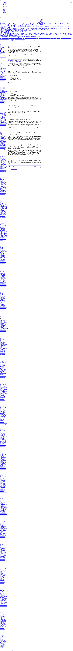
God (25, 21)
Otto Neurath (2, 230)
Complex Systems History (23, 26)
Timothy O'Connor (3, 236)
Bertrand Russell (3, 262)
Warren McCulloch (3, 508)
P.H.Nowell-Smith (3, 233)
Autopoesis (5, 38)
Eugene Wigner (3, 621)
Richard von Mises (3, 606)
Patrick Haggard (3, 439)
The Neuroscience (40, 23)
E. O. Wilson (2, 623)
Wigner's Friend (14, 35)
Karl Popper (2, 245)
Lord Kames (2, 180)
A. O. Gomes (2, 431)
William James (2, 179)
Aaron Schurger (3, 563)
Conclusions (2, 37)
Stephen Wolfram (3, 626)
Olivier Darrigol (3, 381)
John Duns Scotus (3, 268)
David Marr (2, 500)
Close (18, 14)
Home (9, 42)
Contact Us (2, 650)
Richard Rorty (2, 260)
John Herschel (2, 453)
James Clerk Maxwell (2, 503)
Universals (6, 27)
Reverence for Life (3, 39)
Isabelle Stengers (3, 286)
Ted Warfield (2, 305)
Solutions (12, 42)
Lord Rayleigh (2, 544)
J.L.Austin (2, 73)
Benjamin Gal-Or (3, 420)
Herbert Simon (2, 571)
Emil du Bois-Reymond (2, 89)
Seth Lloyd (2, 491)
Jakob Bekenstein (3, 334)
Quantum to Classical (12, 34)
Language (21, 30)
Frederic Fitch (2, 140)
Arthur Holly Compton (2, 371)
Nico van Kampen (3, 598)
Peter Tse (2, 594)
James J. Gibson (3, 427)
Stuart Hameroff (3, 441)
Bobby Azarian (3, 324)
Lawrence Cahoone (3, 99)
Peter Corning (2, 375)
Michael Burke (2, 97)
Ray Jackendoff (3, 461)
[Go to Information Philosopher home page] (7, 0)
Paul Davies (2, 383)
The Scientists (33, 20)
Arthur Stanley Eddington (2, 401)
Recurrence (68, 21)
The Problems (38, 20)
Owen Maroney (3, 499)
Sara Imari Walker (3, 609)
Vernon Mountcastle (3, 514)
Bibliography (7, 37)
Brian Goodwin (3, 432)
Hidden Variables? (50, 40)
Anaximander (2, 62)
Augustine (2, 72)
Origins (62, 38)
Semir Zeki (2, 628)
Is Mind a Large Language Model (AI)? (62, 28)
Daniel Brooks (2, 353)
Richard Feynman (3, 409)
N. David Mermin (3, 509)
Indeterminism (33, 33)
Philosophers (17, 42)
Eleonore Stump (3, 289)
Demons (1, 30)
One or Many (67, 26)
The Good (19, 25)
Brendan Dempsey (3, 123)
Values (38, 36)
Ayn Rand (2, 254)
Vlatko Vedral (2, 601)
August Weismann (3, 614)
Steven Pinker (2, 529)
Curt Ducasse (2, 129)
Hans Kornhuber (3, 473)
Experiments (17, 30)
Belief (14, 26)
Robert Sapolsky (3, 558)
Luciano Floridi (3, 142)
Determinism (29, 33)
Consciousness (8, 21)
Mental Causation (46, 21)
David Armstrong (3, 68)
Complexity (17, 26)
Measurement (40, 21)
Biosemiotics (16, 38)
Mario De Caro (3, 120)
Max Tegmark (2, 587)
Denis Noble (2, 517)
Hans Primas (2, 538)
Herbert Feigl (2, 136)
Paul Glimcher (2, 429)
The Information (3, 20)
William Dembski (3, 122)
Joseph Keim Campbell (2, 102)
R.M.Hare (2, 165)
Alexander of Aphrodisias (2, 59)
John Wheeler (2, 617)
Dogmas (9, 30)
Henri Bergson (2, 80)
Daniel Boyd (2, 94)
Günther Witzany (3, 624)
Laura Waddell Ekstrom (2, 132)
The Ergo (2, 25)
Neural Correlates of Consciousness (41, 28)
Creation (9, 36)
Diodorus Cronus (3, 117)
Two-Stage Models (31, 24)
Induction (34, 21)
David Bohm (2, 342)
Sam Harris (2, 163)
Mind (3, 8)
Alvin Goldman (3, 152)
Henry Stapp (2, 582)
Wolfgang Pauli (3, 524)
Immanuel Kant (3, 182)
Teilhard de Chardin (3, 588)
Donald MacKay (3, 496)
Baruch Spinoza (3, 284)
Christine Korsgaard (3, 188)
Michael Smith (2, 283)
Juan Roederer (2, 550)
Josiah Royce (2, 261)
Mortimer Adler (3, 57)
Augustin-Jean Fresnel (2, 418)
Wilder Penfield (3, 526)
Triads (33, 30)
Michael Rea (2, 255)
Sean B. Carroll (3, 362)
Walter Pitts (2, 531)
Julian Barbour (2, 332)
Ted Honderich (3, 174)
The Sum (2, 26)
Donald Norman (3, 518)
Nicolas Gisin (2, 428)
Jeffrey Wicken (3, 618)
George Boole (2, 92)
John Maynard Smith (3, 504)
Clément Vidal (2, 603)
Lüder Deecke (2, 386)
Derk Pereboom (3, 241)
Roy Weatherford (3, 306)
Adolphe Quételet (3, 541)
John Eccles (2, 399)
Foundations (51, 33)
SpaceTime (39, 34)
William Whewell (3, 308)
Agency (36, 29)
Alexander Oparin (3, 521)
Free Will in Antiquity (17, 23)
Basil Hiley (2, 455)
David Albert (2, 321)
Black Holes (2, 32)
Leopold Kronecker (3, 477)
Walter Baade (2, 325)
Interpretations (55, 33)
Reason (27, 30)
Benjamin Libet (3, 489)
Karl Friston (2, 419)
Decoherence (24, 33)
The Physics (13, 20)
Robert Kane (2, 181)
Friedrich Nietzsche (3, 231)
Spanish (41, 24)
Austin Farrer (2, 135)
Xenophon (2, 316)
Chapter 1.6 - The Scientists (35, 166)
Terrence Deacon (3, 385)
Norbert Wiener (3, 620)
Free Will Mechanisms (24, 23)
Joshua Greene (2, 434)
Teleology (8, 39)
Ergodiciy (16, 21)
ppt (1, 636)
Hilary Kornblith (3, 187)
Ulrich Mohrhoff (3, 512)
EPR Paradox (27, 40)
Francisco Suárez (3, 290)
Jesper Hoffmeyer (3, 457)
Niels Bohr (2, 343)
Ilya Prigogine (2, 537)
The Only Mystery (57, 34)
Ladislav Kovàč (3, 476)
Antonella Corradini (3, 116)
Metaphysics (51, 21)
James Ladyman (3, 192)
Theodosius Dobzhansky (2, 396)
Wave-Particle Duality (7, 35)
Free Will (16, 36)
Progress (24, 30)
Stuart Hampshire (3, 161)
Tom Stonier (2, 584)
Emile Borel (2, 346)
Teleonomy (12, 39)
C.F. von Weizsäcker (3, 307)
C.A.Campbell (2, 100)
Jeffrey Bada (2, 327)
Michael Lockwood (3, 206)
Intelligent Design (54, 38)
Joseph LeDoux (3, 485)
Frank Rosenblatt (3, 552)
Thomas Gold (2, 430)
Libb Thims (2, 589)
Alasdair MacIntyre (3, 211)
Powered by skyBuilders (11, 650)
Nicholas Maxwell (3, 215)
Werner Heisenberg (3, 449)
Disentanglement (22, 40)
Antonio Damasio (3, 380)
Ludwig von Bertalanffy (2, 339)
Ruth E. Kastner (3, 468)
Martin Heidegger (3, 167)
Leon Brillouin (2, 352)
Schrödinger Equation (33, 34)
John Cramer (2, 378)
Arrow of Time (3, 21)
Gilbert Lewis (2, 488)
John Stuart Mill (3, 225)
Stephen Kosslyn (3, 474)
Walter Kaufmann (3, 184)
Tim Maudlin (2, 213)
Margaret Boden (3, 341)
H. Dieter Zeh (2, 627)
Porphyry (2, 246)
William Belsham (3, 79)
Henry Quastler (3, 540)
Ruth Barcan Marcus (3, 212)
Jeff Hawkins (2, 446)
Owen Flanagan (3, 141)
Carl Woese (2, 625)
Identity (27, 21)
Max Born (2, 347)
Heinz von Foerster (3, 605)
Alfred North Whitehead (2, 309)
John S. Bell (2, 335)
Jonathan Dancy (3, 118)
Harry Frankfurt (3, 145)
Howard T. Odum (3, 520)
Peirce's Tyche (15, 31)
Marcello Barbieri (3, 330)
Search (39, 22)
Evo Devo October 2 (3, 645)
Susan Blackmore (3, 86)
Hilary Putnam (2, 250)
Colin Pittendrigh (3, 530)
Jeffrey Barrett (2, 77)
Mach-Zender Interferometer (67, 40)
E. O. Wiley (2, 622)
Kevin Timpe (2, 292)
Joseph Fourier (2, 412)
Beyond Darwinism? (10, 38)
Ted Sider (2, 276)
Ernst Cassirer (2, 106)
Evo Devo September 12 (2, 644)
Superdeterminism (25, 24)
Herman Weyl (2, 616)
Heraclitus (2, 168)
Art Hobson (2, 456)
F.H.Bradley (2, 95)
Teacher (12, 169)
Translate (41, 19)
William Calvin (3, 358)
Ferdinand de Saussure (2, 561)
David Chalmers (3, 107)
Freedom (4, 4)
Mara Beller (2, 336)
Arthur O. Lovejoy (3, 207)
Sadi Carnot (2, 361)
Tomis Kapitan (2, 183)
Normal (9, 169)
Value (3, 5)
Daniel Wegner (3, 612)
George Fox (2, 413)
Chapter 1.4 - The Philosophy (14, 166)
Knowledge (5, 6)
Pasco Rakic (2, 542)
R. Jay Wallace (2, 303)
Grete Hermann (3, 452)
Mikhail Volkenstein (3, 604)
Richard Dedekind (3, 387)
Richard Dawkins (3, 384)
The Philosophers (28, 20)
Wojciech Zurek (3, 630)
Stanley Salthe (2, 557)
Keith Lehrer (2, 194)
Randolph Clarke (3, 112)
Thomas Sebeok (3, 565)
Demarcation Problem (31, 26)
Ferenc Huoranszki (3, 177)
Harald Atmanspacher (2, 70)
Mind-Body (55, 21)
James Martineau (3, 214)
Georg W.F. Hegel (3, 166)
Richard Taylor (3, 291)
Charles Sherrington (3, 569)
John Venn (2, 297)
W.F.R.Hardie (2, 162)
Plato (1, 244)
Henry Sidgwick (3, 277)
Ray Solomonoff (3, 577)
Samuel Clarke (2, 113)
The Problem (6, 23)
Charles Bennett (3, 337)
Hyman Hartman (3, 445)
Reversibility (2, 22)
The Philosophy (22, 20)
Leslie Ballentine (3, 329)
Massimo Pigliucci (3, 528)
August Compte (3, 115)
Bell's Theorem (3, 40)
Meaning (54, 26)
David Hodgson (3, 171)
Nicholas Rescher (3, 258)
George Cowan (3, 376)
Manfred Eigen (3, 403)
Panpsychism (29, 29)
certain (21, 65)
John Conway (2, 372)
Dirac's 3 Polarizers (45, 33)
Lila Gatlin (2, 422)
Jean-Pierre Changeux (2, 368)
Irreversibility (60, 33)
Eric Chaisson (2, 365)
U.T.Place (2, 243)
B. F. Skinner (2, 575)
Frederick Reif (2, 545)
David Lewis (2, 202)
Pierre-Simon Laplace (2, 482)
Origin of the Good (24, 25)
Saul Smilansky (3, 282)
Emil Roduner (2, 549)
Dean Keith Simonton (2, 573)
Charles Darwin (3, 382)
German (41, 22)
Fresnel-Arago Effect (33, 40)
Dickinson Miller (3, 226)
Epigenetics (39, 38)
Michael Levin (2, 197)
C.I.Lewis (2, 201)
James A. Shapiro (3, 568)
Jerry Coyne (2, 377)
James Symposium (3, 641)
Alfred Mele (2, 223)
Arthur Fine (2, 137)
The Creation (8, 20)
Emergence (37, 26)
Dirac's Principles (39, 33)
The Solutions (43, 20)
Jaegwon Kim (2, 185)
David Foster (2, 411)
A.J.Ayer (1, 74)
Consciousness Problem (22, 28)
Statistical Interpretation (45, 34)
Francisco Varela (3, 600)
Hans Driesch (2, 397)
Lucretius (2, 210)
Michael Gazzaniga (3, 423)
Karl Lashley (2, 483)
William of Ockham (3, 235)
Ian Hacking (2, 159)
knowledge (14, 52)
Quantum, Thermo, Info (4, 34)
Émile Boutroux (3, 93)
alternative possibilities (23, 60)
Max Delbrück (2, 390)
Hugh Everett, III (3, 407)
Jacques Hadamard (3, 436)
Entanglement (5, 11)
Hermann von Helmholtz (2, 451)
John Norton (2, 232)
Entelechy (32, 38)
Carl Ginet (2, 151)
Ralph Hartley (2, 444)
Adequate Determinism (56, 23)
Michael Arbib (2, 323)
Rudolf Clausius (3, 369)
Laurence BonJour (3, 91)
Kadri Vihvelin (2, 298)
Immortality (31, 21)
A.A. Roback (2, 548)
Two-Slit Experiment (63, 34)
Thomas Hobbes (3, 170)
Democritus (2, 121)
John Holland (2, 458)
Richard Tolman (3, 592)
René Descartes (3, 126)
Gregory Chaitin (3, 366)
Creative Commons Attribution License (29, 650)
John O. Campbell (3, 360)
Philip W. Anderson (3, 322)
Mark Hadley (2, 437)
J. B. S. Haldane (3, 440)
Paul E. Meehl (2, 221)
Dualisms (12, 21)
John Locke (2, 205)
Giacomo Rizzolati (3, 547)
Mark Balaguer (3, 76)
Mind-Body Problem (8, 28)
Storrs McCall (2, 216)
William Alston (2, 61)
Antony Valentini (3, 599)
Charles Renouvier (3, 257)
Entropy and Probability (9, 31)
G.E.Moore (2, 227)
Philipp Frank (2, 414)
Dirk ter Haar (2, 435)
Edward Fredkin (3, 416)
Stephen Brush (2, 354)
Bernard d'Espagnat (3, 393)
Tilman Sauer (2, 559)
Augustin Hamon (3, 442)
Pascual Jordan (2, 466)
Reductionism (40, 29)
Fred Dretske (2, 128)
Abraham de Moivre (3, 391)
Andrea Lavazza (3, 191)
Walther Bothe (2, 349)
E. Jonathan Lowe (3, 208)
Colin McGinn (2, 218)
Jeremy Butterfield (3, 98)
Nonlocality (60, 21)
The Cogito (2, 23)
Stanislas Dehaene (3, 389)
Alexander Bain (3, 75)
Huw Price (2, 247)
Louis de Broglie (3, 388)
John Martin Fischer (3, 138)
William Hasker (3, 164)
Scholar (15, 169)
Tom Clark (2, 111)
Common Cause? (16, 40)
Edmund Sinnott (3, 574)
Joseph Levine (2, 198)
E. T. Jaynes (2, 463)
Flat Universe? (21, 21)
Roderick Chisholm (3, 108)
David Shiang (2, 274)
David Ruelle (2, 554)
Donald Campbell (3, 359)
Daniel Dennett (3, 124)
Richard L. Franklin (3, 146)
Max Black (2, 85)
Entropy (35, 38)
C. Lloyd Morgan (3, 204)
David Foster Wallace (2, 302)
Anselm (1, 64)
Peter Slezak (2, 280)
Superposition (51, 34)
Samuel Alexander (3, 60)
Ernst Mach (2, 495)
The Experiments (49, 20)
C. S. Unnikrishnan (3, 597)
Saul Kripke (2, 189)
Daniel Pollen (2, 536)
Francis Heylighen (3, 454)
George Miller (2, 510)
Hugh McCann (3, 217)
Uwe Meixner (2, 222)
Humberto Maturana (3, 501)
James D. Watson (3, 610)
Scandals (4, 12)
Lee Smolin (2, 576)
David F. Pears (2, 238)
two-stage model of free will (16, 61)
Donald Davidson (3, 119)
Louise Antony (2, 65)
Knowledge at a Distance (58, 40)
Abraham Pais (2, 522)
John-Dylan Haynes (3, 447)
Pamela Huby (2, 175)
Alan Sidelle (2, 275)
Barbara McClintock (3, 507)
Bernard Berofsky (3, 83)
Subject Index (19, 37)
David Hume (2, 176)
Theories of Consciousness (30, 28)
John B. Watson (3, 611)
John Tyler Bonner (3, 345)
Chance (4, 9)
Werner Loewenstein (3, 492)
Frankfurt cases (10, 60)
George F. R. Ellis (3, 405)
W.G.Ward (2, 304)
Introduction (5, 2)
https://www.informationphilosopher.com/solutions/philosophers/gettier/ (16, 17)
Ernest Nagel (2, 228)
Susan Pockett (2, 533)
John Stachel (2, 580)
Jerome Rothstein (3, 553)
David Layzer (2, 484)
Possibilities (64, 21)
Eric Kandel (2, 467)
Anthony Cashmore (3, 363)
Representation (45, 29)
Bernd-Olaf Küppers (3, 478)
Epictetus (2, 133)
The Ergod (35, 25)
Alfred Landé (2, 480)
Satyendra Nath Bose (4, 348)
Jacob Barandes (3, 331)
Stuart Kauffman (3, 469)
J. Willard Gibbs (3, 426)
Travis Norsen (2, 519)
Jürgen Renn (2, 546)
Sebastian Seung (3, 564)
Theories (30, 30)
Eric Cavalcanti (3, 364)
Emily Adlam (2, 320)
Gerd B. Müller (3, 515)
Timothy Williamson (3, 313)
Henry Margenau (3, 497)
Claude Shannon (3, 567)
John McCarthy (3, 506)
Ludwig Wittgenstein (3, 314)
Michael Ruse (2, 556)
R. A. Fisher (2, 410)
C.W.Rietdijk (2, 259)
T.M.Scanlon (2, 266)
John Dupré (2, 398)
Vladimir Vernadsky (3, 602)
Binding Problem (15, 28)
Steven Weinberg (3, 613)
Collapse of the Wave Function (5, 33)
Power (36, 36)
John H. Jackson (3, 460)
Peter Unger (2, 294)
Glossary (10, 37)
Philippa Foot (2, 143)
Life (3, 7)
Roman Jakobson (3, 462)
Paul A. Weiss (2, 615)
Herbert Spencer (3, 578)
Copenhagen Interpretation (17, 33)
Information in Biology (47, 38)
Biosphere (20, 38)
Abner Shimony (3, 570)
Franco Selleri (2, 566)
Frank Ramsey (2, 253)
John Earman (2, 130)
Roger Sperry (2, 579)
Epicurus (1, 134)
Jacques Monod (3, 513)
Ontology (62, 26)
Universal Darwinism (18, 39)
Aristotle (1, 67)
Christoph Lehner (3, 193)
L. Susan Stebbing (3, 285)
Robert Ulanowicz (3, 596)
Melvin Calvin (2, 357)
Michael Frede (2, 148)
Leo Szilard (2, 586)
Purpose (33, 29)
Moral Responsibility (63, 23)
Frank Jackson (2, 178)
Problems (4, 3)
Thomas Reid (2, 256)
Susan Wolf (2, 315)
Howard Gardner (3, 421)
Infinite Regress (50, 26)
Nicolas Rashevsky (3, 543)
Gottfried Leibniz (3, 195)
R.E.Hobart (2, 169)
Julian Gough (2, 433)
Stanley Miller (2, 511)
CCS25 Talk (2, 642)
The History (11, 23)
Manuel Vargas (3, 296)
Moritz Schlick (2, 267)
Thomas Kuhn (2, 190)
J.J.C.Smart (2, 281)
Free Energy (6, 25)
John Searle (2, 272)
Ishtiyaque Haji (3, 160)
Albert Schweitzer (3, 269)
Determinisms (5, 30)
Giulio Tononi (2, 593)
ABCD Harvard (3, 635)
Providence (2, 27)
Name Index (15, 37)
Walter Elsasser (3, 406)
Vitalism (23, 39)
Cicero (1, 110)
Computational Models (51, 28)
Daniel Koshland (3, 475)
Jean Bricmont (2, 350)
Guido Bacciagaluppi (4, 328)
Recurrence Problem (19, 34)
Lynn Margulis (2, 498)
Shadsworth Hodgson (2, 172)
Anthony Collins (3, 114)
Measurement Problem (67, 33)
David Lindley (2, 490)
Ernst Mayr (2, 505)
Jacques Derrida (3, 125)
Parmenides (2, 237)
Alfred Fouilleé (3, 144)
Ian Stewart (2, 583)
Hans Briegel (2, 351)
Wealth (41, 36)
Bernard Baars (2, 326)
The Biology (17, 20)
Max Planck (2, 532)
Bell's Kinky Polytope (9, 40)
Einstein (12, 36)
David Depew (2, 392)
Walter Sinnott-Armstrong (3, 279)
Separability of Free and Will (10, 24)
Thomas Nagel (2, 229)
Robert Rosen (2, 551)
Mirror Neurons (18, 29)
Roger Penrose (2, 527)
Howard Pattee (2, 523)
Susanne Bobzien (3, 87)
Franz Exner (2, 408)
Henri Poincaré (3, 534)
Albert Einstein (3, 404)
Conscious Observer (9, 33)
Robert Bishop (2, 84)
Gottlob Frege (2, 149)
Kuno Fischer (2, 139)
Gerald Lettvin (2, 486)
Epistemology (42, 26)
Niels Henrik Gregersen (2, 157)
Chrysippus (2, 109)
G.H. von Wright (3, 300)
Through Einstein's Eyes (22, 31)
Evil (18, 21)
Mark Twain (2, 293)
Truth (9, 27)
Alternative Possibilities (48, 23)
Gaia (42, 38)
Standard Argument (18, 24)
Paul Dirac (2, 394)
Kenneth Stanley (3, 581)
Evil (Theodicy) (30, 25)
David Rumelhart (3, 555)
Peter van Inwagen (3, 295)
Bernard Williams (3, 312)
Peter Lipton (2, 203)
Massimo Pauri (2, 525)
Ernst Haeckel (2, 438)
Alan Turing (2, 595)
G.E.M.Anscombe (3, 63)
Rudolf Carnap (2, 103)
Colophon (23, 37)
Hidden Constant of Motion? (42, 40)
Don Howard (2, 459)
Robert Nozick (2, 234)
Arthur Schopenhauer (2, 271)
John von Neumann (3, 607)
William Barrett (3, 78)
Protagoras (2, 249)
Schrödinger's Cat (26, 34)
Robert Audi (2, 71)
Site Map (5, 650)
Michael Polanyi (3, 535)
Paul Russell (2, 263)
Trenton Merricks (3, 224)
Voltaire (1, 299)
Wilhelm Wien (2, 619)
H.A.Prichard (2, 248)
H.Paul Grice (2, 158)
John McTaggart (3, 220)
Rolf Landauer (2, 479)
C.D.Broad (2, 96)
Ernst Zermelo (2, 629)
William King (2, 186)
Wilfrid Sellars (2, 273)
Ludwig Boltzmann (3, 344)
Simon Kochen (3, 472)
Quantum (4, 10)
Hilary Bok (2, 90)
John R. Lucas (2, 209)
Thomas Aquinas (3, 66)
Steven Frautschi (3, 415)
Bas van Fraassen (3, 147)
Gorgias (1, 153)
